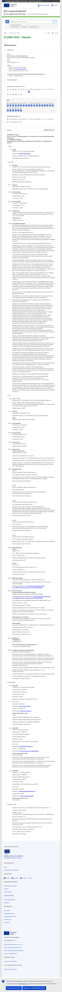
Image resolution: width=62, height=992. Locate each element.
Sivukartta (6, 902)
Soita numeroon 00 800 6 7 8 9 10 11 (13, 944)
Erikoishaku (24, 26)
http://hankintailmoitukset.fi (27, 796)
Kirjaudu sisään (44, 5)
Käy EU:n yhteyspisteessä (10, 953)
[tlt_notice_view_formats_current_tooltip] (53, 130)
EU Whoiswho (7, 919)
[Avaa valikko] (6, 44)
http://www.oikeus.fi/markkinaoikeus (29, 751)
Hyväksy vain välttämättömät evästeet (34, 988)
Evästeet (6, 888)
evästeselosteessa (23, 983)
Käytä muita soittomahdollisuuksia (12, 947)
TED (5, 33)
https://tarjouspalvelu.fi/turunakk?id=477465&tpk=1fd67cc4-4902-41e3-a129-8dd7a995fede (28, 586)
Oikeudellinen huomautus (10, 886)
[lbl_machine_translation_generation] (19, 116)
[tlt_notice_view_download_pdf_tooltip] (8, 105)
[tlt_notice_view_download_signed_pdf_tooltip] (29, 92)
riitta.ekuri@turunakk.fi (20, 69)
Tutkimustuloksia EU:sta (10, 916)
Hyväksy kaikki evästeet (14, 988)
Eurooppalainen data (9, 913)
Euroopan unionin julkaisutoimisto (13, 856)
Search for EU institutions (10, 961)
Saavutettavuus (8, 891)
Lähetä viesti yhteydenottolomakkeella (13, 950)
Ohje (5, 867)
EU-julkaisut (7, 922)
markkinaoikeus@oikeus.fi (26, 746)
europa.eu (17, 937)
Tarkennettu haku (15, 26)
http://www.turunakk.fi (25, 711)
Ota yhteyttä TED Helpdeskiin (11, 870)
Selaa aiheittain (33, 26)
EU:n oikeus (7, 910)
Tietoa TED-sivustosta (9, 899)
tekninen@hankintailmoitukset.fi (27, 791)
